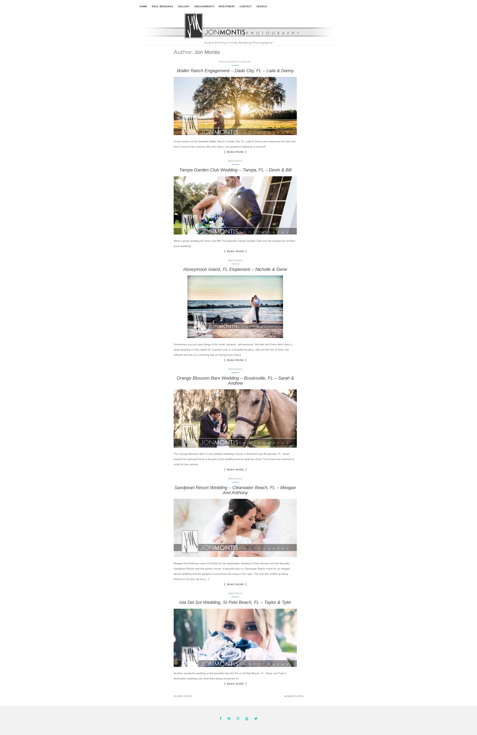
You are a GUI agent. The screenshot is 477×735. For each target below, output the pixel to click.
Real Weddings (162, 6)
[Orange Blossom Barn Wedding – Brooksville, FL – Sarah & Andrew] (235, 418)
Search (261, 6)
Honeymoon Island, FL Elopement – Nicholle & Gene (235, 269)
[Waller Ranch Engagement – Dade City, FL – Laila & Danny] (235, 106)
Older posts (183, 696)
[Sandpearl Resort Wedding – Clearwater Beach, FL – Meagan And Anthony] (235, 528)
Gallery (184, 6)
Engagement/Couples (235, 61)
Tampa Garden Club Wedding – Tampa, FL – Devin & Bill (235, 169)
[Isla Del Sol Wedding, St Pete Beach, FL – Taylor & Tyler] (235, 638)
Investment (227, 6)
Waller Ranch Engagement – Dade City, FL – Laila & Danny (235, 70)
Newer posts (293, 696)
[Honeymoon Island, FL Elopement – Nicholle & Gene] (235, 307)
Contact (246, 6)
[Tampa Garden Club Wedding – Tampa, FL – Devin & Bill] (235, 205)
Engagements (204, 6)
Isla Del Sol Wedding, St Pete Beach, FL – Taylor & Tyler (235, 602)
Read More (235, 151)
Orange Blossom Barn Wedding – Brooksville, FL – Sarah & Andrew (235, 380)
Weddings (235, 160)
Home (143, 6)
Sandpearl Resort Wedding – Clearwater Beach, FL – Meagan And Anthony (235, 490)
